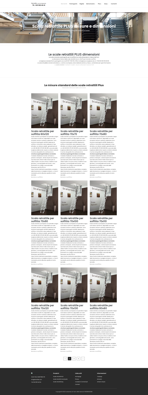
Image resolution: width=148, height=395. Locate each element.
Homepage (78, 376)
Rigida (82, 4)
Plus (99, 4)
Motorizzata (90, 4)
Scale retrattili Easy (58, 382)
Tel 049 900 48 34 (36, 382)
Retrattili (64, 4)
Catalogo (99, 376)
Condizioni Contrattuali (81, 382)
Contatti (114, 4)
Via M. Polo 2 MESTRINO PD (38, 377)
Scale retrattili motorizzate (60, 379)
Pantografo (73, 4)
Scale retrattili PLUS (58, 376)
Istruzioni (99, 379)
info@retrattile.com (36, 379)
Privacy (77, 379)
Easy (105, 4)
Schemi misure (101, 382)
